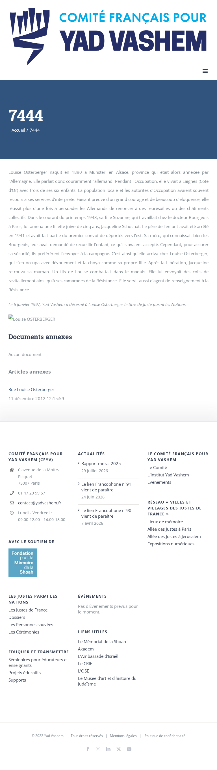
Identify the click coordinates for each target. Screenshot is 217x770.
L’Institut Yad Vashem (168, 475)
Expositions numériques (170, 543)
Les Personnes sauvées (30, 624)
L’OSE (83, 671)
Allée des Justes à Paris (169, 529)
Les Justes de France (27, 610)
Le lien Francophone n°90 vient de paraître (106, 513)
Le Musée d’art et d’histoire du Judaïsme (107, 681)
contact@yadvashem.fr (39, 503)
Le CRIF (85, 663)
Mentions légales (123, 735)
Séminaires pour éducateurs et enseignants (38, 662)
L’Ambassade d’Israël (98, 656)
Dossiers (16, 617)
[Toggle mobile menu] (206, 71)
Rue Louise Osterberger (31, 389)
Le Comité (157, 467)
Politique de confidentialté (165, 735)
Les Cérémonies (23, 632)
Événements (159, 482)
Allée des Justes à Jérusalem (174, 536)
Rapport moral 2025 (101, 463)
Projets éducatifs (24, 672)
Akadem (86, 649)
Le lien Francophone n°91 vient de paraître (106, 487)
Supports (17, 680)
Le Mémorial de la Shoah (102, 641)
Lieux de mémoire (165, 521)
